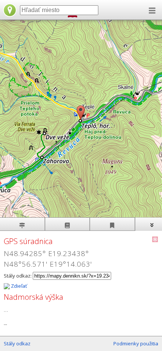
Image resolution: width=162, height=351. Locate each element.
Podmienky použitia (135, 343)
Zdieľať (18, 285)
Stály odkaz (17, 343)
